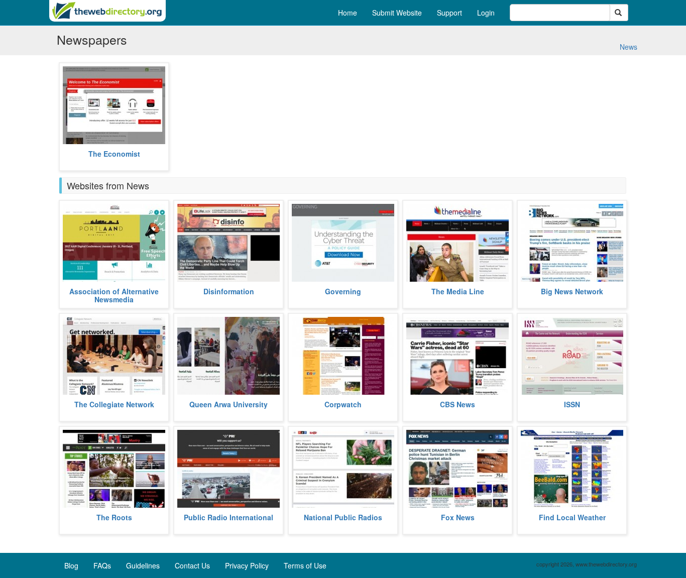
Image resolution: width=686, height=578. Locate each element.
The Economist (114, 154)
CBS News (457, 404)
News (628, 47)
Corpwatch (343, 404)
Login (486, 13)
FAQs (102, 565)
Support (449, 13)
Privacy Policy (247, 565)
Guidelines (143, 565)
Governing (343, 291)
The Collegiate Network (114, 404)
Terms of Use (305, 565)
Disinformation (228, 291)
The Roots (114, 517)
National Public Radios (343, 517)
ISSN (572, 404)
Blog (71, 565)
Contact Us (192, 565)
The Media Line (457, 291)
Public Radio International (228, 517)
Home (347, 13)
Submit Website (397, 13)
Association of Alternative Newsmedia (114, 295)
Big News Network (572, 291)
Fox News (458, 517)
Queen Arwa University (228, 404)
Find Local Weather (572, 517)
